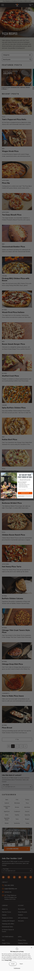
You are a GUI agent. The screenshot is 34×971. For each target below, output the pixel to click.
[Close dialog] (32, 473)
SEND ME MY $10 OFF (25, 493)
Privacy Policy (8, 960)
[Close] (32, 947)
